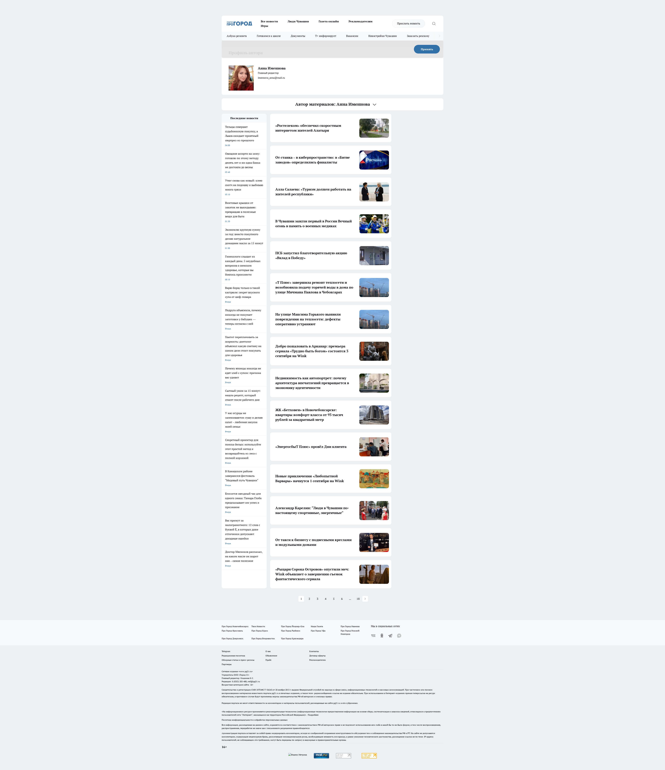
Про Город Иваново (350, 626)
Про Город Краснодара (292, 638)
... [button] (350, 598)
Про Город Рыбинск (290, 630)
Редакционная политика (233, 655)
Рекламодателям (361, 21)
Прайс (268, 660)
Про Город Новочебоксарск (235, 626)
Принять (427, 49)
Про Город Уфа (318, 630)
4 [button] (325, 598)
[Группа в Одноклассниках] (382, 635)
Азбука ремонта (237, 36)
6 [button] (342, 598)
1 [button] (301, 598)
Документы (298, 36)
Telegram (226, 651)
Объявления (271, 655)
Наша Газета (317, 626)
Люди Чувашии (298, 21)
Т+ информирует (325, 36)
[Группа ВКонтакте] (373, 635)
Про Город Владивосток (263, 638)
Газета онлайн (329, 21)
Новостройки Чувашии (382, 36)
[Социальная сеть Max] (399, 635)
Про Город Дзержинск (232, 638)
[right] (439, 36)
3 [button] (317, 598)
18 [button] (358, 598)
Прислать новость (408, 23)
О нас (268, 651)
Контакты (314, 651)
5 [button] (334, 598)
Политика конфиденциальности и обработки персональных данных (254, 720)
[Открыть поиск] (433, 23)
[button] (365, 599)
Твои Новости (258, 626)
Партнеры (227, 664)
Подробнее (313, 715)
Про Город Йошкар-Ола (292, 626)
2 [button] (309, 598)
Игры (264, 26)
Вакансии (352, 36)
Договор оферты (317, 655)
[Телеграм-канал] (390, 635)
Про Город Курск (259, 630)
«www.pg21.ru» (245, 671)
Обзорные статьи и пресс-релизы (238, 660)
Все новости (269, 21)
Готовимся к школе (269, 36)
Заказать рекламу (418, 36)
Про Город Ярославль (232, 630)
